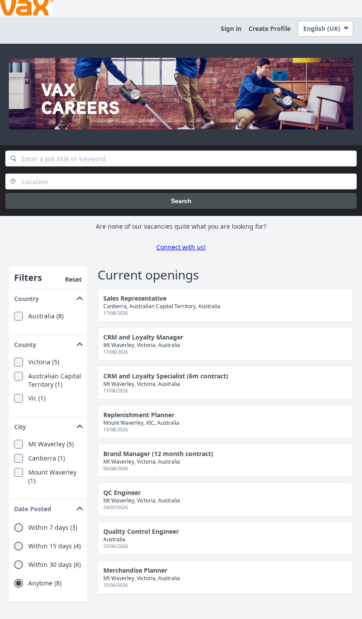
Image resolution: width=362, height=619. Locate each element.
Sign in (231, 28)
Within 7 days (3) (52, 528)
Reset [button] (73, 279)
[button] (48, 297)
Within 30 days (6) (54, 565)
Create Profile (269, 28)
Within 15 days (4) (54, 546)
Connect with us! (181, 247)
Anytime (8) (44, 583)
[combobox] (181, 158)
